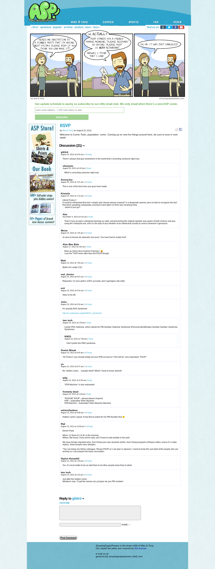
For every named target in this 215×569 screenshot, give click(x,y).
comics (108, 22)
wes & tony (79, 22)
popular (57, 27)
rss (156, 22)
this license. (141, 548)
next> (88, 27)
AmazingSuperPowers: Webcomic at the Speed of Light (107, 15)
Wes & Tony (67, 130)
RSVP (65, 125)
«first (34, 27)
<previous (45, 27)
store (177, 22)
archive (68, 27)
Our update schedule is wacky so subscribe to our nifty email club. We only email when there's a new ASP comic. (106, 104)
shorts (134, 22)
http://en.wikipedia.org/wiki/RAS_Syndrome (82, 313)
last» (96, 27)
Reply (89, 154)
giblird (76, 498)
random (78, 27)
